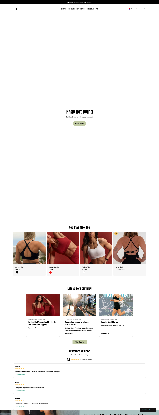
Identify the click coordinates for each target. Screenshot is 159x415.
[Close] (153, 410)
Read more (31, 328)
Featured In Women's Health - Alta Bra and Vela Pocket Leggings (42, 323)
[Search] (137, 9)
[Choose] (42, 261)
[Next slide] (157, 2)
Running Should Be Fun (109, 322)
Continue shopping (79, 123)
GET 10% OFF (146, 410)
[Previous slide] (2, 2)
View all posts (79, 342)
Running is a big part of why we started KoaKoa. (77, 323)
